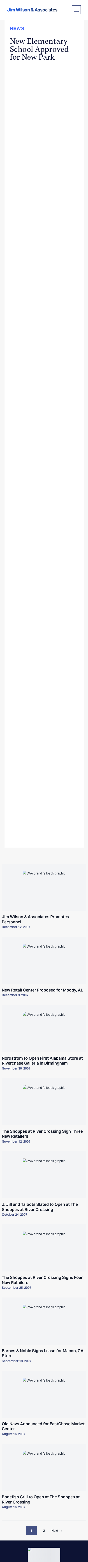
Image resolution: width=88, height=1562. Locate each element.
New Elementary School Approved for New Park (39, 49)
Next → (56, 1531)
